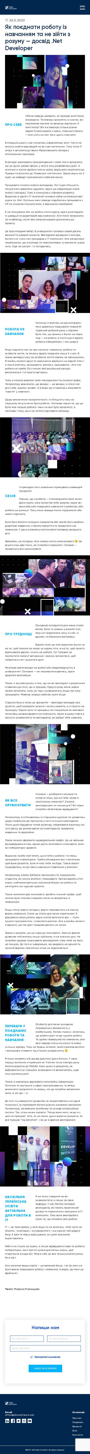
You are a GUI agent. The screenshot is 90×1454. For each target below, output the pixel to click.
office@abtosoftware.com (19, 1415)
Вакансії (77, 1426)
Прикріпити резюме (47, 1356)
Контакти (77, 1435)
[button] (7, 1421)
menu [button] (82, 7)
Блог (74, 1430)
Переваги (77, 1422)
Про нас (76, 1418)
